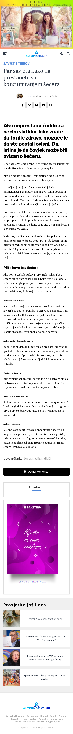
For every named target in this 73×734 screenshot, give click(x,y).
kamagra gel (57, 719)
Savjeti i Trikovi (19, 719)
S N (29, 96)
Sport (53, 716)
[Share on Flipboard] (36, 105)
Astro (33, 719)
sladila (36, 458)
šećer (27, 458)
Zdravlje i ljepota (15, 716)
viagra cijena (53, 721)
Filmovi (44, 716)
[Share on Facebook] (23, 105)
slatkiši (46, 458)
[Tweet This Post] (29, 105)
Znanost (62, 716)
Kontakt (43, 719)
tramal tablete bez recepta (29, 721)
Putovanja (32, 716)
